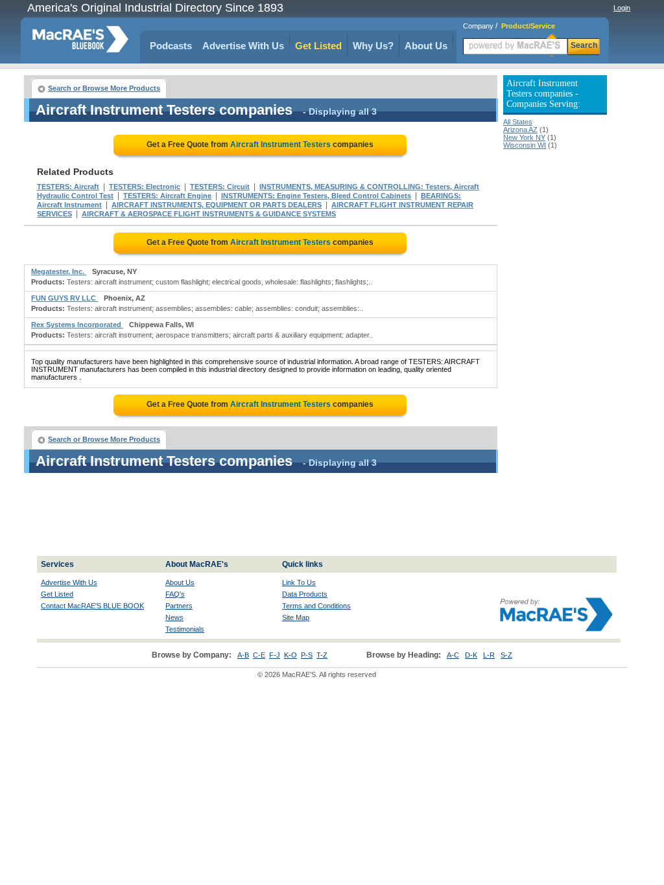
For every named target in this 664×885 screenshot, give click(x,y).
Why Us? (373, 45)
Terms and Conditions (316, 606)
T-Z (321, 655)
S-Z (506, 655)
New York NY (524, 137)
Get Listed (318, 45)
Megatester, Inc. (58, 271)
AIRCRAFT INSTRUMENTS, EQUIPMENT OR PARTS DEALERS (217, 205)
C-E (259, 655)
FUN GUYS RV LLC (64, 298)
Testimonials (184, 629)
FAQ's (175, 594)
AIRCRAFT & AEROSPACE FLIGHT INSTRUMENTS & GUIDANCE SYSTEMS (209, 214)
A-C (453, 655)
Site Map (295, 617)
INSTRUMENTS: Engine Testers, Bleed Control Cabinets (316, 196)
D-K (471, 655)
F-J (274, 655)
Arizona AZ (520, 129)
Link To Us (299, 582)
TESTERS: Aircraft (68, 186)
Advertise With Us (243, 45)
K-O (290, 655)
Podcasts (171, 45)
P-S (307, 655)
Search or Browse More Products (104, 88)
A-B (243, 655)
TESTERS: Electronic (144, 186)
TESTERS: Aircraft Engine (167, 196)
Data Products (304, 594)
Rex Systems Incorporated (77, 324)
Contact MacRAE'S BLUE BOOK (92, 606)
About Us (426, 45)
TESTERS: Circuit (220, 186)
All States (517, 122)
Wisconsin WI (524, 145)
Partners (179, 606)
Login (621, 8)
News (174, 617)
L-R (489, 655)
